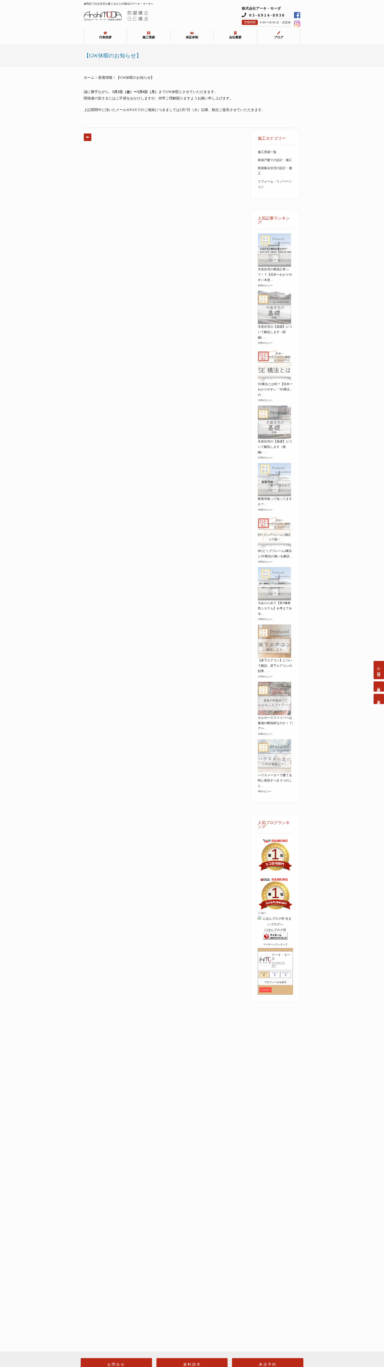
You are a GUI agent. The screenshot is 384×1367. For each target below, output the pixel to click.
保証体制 (192, 37)
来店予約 (379, 699)
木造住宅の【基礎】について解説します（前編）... (275, 332)
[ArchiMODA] (116, 20)
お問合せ (379, 670)
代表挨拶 (105, 37)
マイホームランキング (275, 944)
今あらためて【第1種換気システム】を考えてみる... (275, 608)
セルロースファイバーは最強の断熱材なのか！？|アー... (275, 723)
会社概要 (235, 37)
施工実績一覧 (267, 152)
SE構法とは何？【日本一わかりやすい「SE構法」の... (275, 389)
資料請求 (379, 686)
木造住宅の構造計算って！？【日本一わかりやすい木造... (275, 275)
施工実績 (148, 37)
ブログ (278, 37)
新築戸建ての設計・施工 (275, 160)
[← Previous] (87, 137)
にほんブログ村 (275, 930)
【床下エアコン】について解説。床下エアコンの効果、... (275, 666)
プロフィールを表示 (275, 982)
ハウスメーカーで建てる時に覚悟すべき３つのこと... (275, 780)
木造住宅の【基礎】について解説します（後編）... (275, 447)
